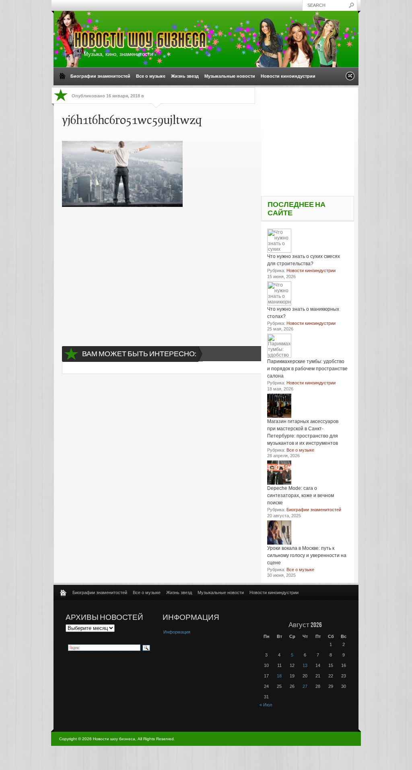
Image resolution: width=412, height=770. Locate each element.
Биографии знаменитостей (100, 76)
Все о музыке (150, 76)
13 (305, 665)
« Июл (266, 704)
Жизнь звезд (185, 76)
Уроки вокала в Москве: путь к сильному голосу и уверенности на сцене (306, 555)
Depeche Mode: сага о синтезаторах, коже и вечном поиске (300, 495)
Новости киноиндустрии (288, 76)
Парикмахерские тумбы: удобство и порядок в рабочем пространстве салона (307, 369)
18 (279, 675)
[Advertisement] (159, 269)
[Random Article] (350, 78)
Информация (176, 632)
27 (305, 686)
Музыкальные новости (229, 76)
